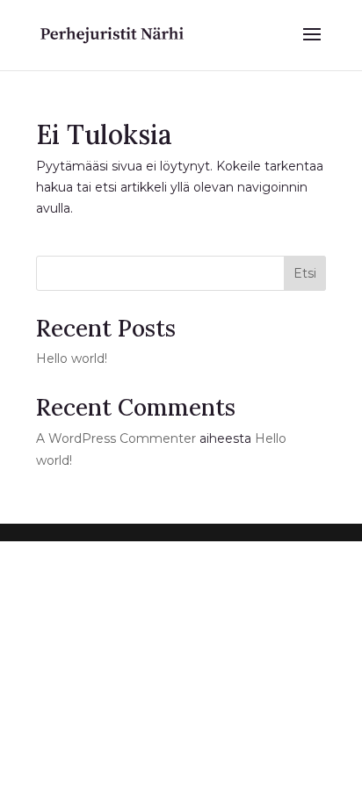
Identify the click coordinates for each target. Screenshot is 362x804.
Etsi (304, 273)
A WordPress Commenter (116, 438)
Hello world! (71, 358)
